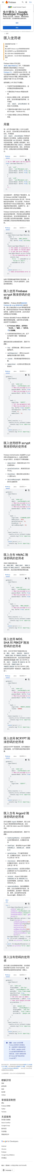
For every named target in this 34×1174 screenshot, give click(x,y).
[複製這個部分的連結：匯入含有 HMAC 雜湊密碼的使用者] (26, 558)
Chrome (3, 1149)
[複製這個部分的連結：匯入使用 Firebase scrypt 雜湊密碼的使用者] (11, 298)
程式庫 (3, 1092)
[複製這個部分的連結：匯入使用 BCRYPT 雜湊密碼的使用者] (26, 742)
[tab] (8, 156)
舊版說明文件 (5, 1134)
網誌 (2, 1103)
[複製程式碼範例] (28, 159)
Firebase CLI (8, 72)
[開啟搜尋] (23, 2)
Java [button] (14, 156)
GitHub (3, 1095)
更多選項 (22, 156)
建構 (7, 33)
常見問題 (4, 1131)
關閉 (17, 23)
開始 (17, 27)
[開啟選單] (3, 2)
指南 (2, 1083)
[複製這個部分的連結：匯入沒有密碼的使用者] (8, 961)
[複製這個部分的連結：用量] (11, 124)
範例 (2, 1089)
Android (3, 1146)
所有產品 (4, 1158)
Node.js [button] (7, 156)
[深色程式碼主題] (25, 159)
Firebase (3, 1152)
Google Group (5, 1125)
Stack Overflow (5, 1122)
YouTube (3, 1112)
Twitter (3, 1109)
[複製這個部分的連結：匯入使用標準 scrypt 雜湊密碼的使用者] (5, 450)
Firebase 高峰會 (5, 1106)
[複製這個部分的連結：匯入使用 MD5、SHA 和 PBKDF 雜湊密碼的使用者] (23, 646)
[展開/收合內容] (17, 44)
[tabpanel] (17, 175)
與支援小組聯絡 (5, 1120)
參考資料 (4, 1086)
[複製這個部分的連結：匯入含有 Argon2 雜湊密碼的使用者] (26, 817)
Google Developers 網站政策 (10, 1068)
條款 (2, 1165)
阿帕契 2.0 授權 (21, 1066)
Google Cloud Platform (8, 1155)
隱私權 (8, 1165)
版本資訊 (4, 1128)
